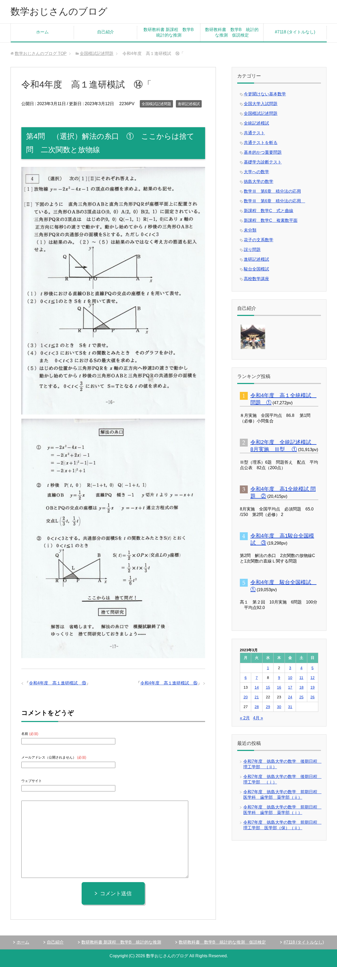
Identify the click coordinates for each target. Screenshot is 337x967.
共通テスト (254, 133)
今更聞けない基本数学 (265, 94)
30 (279, 707)
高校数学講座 (256, 279)
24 (290, 697)
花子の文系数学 (258, 240)
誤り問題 (252, 249)
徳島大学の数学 (258, 181)
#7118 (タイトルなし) (295, 32)
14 (257, 687)
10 (290, 678)
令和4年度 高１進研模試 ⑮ (168, 683)
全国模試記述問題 (156, 104)
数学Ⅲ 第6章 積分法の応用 (272, 191)
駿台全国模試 (256, 269)
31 (290, 707)
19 (312, 687)
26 (312, 697)
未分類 (250, 230)
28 (257, 707)
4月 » (258, 718)
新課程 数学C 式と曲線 (268, 210)
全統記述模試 (256, 123)
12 (312, 678)
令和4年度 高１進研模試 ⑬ (57, 683)
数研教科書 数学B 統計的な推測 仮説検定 (232, 32)
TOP (41, 53)
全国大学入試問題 (260, 103)
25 (301, 697)
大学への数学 (256, 172)
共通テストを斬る (260, 142)
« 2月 (245, 718)
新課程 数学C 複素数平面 (271, 220)
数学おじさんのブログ (59, 11)
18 (301, 687)
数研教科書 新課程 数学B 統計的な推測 (170, 32)
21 (257, 697)
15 (268, 687)
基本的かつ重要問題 (263, 152)
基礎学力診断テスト (263, 162)
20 (246, 697)
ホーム (42, 32)
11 (301, 678)
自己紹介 (105, 32)
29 (268, 707)
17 (290, 687)
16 (279, 687)
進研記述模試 (189, 104)
